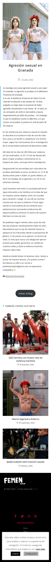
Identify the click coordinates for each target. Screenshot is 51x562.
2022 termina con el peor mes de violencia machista (25, 359)
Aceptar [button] (15, 553)
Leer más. (40, 549)
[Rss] (35, 516)
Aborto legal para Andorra (25, 419)
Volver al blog (26, 293)
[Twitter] (22, 516)
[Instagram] (29, 516)
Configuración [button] (31, 553)
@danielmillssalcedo (14, 276)
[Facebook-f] (15, 516)
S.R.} (36, 489)
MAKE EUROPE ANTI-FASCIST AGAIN (25, 461)
